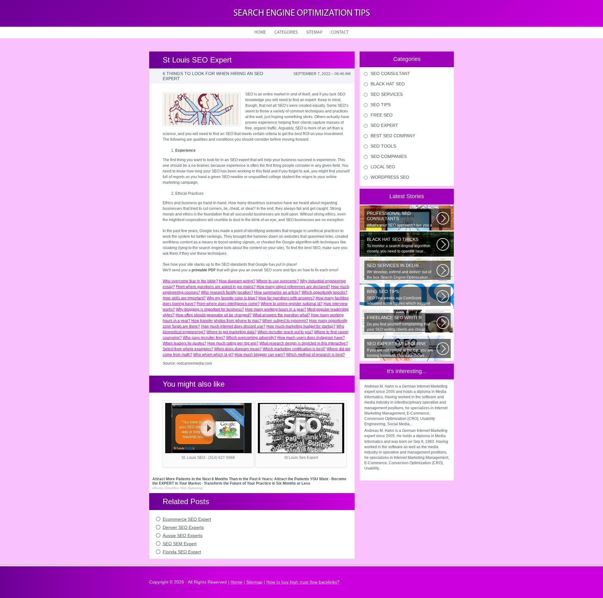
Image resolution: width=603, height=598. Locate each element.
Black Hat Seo (388, 83)
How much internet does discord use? (233, 326)
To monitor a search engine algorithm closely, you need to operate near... (398, 245)
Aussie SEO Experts (183, 535)
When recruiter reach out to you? (285, 332)
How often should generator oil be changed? (214, 315)
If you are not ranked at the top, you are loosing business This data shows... (400, 349)
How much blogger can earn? (260, 354)
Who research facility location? (227, 292)
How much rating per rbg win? (232, 343)
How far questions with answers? (286, 298)
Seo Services (387, 94)
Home (260, 32)
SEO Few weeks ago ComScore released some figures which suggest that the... (398, 297)
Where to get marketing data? (231, 332)
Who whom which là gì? (213, 354)
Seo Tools (383, 146)
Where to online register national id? (292, 304)
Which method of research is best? (315, 354)
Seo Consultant (390, 73)
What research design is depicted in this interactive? (303, 343)
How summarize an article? (277, 292)
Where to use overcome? (277, 281)
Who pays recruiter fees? (204, 337)
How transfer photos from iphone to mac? (226, 320)
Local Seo (383, 166)
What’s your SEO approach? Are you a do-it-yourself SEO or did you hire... (399, 219)
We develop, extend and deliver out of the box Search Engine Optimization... (399, 271)
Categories (286, 32)
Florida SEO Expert (182, 551)
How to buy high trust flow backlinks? (303, 581)
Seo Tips (381, 104)
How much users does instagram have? (311, 337)
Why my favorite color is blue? (232, 298)
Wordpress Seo (390, 177)
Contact (340, 32)
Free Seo (382, 114)
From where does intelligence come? (228, 304)
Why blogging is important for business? (210, 309)
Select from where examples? (188, 349)
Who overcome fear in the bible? (190, 281)
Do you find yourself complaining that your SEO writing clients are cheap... (398, 323)
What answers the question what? (281, 315)
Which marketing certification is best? (294, 349)
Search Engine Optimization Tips (301, 13)
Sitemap (314, 32)
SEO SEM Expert (180, 543)
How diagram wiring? (237, 281)
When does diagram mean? (238, 349)
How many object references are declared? (293, 287)
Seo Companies (389, 156)
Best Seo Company (393, 135)
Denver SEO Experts (183, 527)
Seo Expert (384, 125)
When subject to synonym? (285, 320)
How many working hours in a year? (275, 309)
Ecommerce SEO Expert (187, 519)
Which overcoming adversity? (251, 337)
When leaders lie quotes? (184, 343)
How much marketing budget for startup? (300, 326)
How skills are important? (184, 298)
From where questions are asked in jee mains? (216, 287)
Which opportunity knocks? (324, 292)
